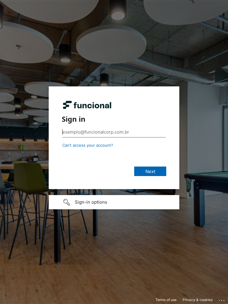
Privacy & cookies (198, 299)
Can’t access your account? (87, 145)
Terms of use (166, 299)
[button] (114, 202)
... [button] (222, 299)
